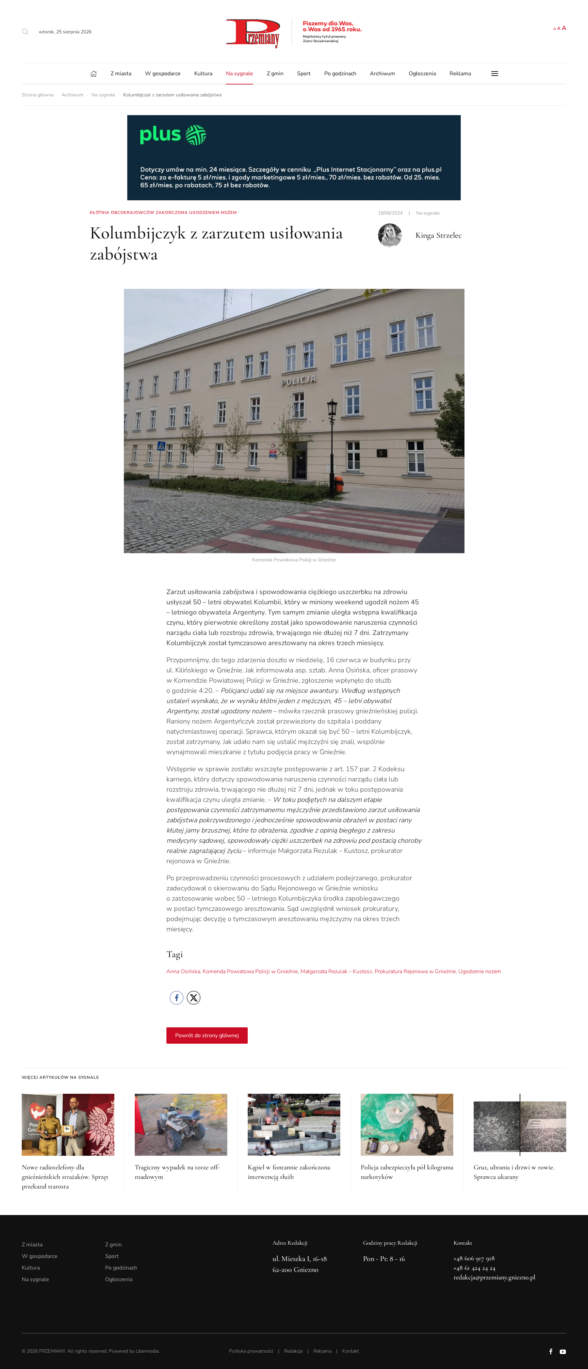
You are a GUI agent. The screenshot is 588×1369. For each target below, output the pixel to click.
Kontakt (350, 1351)
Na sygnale (239, 73)
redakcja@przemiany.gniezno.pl (494, 1277)
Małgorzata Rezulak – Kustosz (336, 971)
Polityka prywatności (251, 1351)
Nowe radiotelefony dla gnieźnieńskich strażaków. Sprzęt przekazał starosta (65, 1177)
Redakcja (293, 1351)
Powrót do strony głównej (207, 1035)
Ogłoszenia (422, 73)
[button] (25, 31)
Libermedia (147, 1351)
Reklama (460, 73)
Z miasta (121, 73)
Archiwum (382, 73)
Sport (304, 73)
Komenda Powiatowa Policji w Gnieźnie (250, 971)
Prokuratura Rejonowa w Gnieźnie (415, 971)
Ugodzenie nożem (479, 971)
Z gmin (275, 73)
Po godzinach (340, 73)
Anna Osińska (183, 971)
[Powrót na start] (294, 31)
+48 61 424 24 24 (474, 1268)
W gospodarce (163, 73)
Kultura (203, 73)
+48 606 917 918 (474, 1258)
